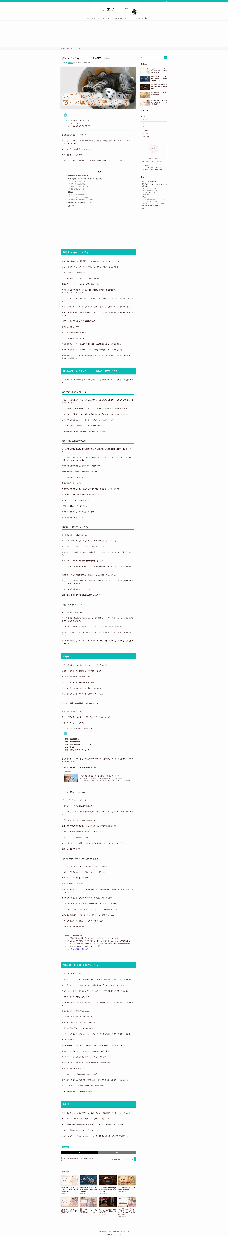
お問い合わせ (102, 1231)
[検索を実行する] (165, 57)
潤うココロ (70, 62)
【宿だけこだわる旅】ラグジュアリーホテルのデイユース (99, 776)
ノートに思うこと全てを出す (79, 197)
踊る (144, 126)
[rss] (166, 1)
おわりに (71, 206)
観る (144, 123)
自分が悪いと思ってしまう (79, 181)
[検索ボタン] (146, 18)
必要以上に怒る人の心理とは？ (79, 175)
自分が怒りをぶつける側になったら (80, 202)
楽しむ (145, 120)
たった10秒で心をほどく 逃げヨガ (76, 949)
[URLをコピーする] (117, 1152)
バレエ (144, 116)
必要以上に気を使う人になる (79, 186)
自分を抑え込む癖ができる (79, 184)
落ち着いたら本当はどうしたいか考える (83, 200)
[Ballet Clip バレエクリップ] (114, 9)
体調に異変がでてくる (77, 189)
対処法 (70, 192)
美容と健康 (146, 137)
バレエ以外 (146, 130)
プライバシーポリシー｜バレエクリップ (118, 1231)
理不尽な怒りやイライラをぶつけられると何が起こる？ (87, 179)
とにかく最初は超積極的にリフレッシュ (83, 195)
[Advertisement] (114, 33)
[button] (79, 1152)
